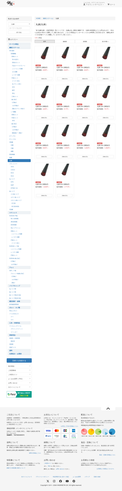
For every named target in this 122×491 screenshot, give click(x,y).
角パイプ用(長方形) (15, 298)
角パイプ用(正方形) (15, 295)
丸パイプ (12, 179)
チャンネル (12, 139)
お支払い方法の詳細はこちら (69, 426)
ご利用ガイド (12, 374)
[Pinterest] (73, 481)
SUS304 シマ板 (14, 246)
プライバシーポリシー (42, 477)
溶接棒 (11, 344)
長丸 (13, 93)
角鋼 (10, 157)
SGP (12, 185)
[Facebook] (60, 481)
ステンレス (13, 212)
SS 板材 (11, 51)
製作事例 (11, 366)
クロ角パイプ (15, 194)
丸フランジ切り (16, 84)
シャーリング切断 (17, 69)
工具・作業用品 (14, 323)
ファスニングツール (15, 326)
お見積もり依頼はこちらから (105, 469)
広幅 (12, 145)
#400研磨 (13, 225)
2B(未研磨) (14, 222)
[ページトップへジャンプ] (108, 408)
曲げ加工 (14, 99)
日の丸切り (15, 59)
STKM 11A (14, 188)
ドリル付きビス (14, 314)
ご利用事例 (12, 370)
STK (12, 182)
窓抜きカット (16, 62)
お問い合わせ (12, 383)
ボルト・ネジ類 (14, 307)
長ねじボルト (13, 311)
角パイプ (12, 191)
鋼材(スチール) (14, 47)
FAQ (49, 466)
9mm (12, 176)
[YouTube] (67, 481)
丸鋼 (10, 160)
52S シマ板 (12, 270)
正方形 (14, 203)
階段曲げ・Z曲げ (17, 133)
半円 (13, 87)
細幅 (12, 151)
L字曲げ (14, 102)
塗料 (10, 350)
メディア (87, 477)
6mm (12, 173)
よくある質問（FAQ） (15, 379)
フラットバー (13, 164)
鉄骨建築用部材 (14, 304)
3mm (12, 166)
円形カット (15, 78)
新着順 (85, 41)
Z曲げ (13, 283)
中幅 (12, 148)
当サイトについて (14, 387)
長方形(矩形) (15, 206)
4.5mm (13, 170)
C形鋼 (11, 209)
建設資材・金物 (14, 301)
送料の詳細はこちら (35, 453)
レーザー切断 (16, 75)
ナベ (12, 317)
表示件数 (105, 41)
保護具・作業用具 (14, 338)
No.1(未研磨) (15, 218)
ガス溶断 (14, 72)
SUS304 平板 (13, 216)
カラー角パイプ (15, 197)
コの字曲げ (15, 105)
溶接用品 (12, 335)
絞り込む (19, 32)
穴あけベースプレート (18, 65)
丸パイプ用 (12, 289)
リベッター (14, 332)
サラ (12, 320)
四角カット (15, 56)
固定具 (13, 341)
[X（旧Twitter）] (47, 481)
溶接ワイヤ (12, 347)
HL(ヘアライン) (15, 228)
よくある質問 (77, 477)
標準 (44, 41)
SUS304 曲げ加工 (14, 258)
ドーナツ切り (16, 81)
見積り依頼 (97, 477)
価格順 (65, 41)
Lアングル (12, 136)
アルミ (11, 267)
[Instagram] (54, 481)
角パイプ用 (12, 292)
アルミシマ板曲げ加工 (17, 273)
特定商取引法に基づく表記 (61, 477)
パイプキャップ (14, 286)
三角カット (15, 96)
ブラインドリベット (17, 329)
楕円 (13, 90)
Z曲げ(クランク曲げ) (18, 108)
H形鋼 (11, 142)
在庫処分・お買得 (15, 354)
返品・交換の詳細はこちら (107, 455)
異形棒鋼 (12, 154)
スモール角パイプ (16, 200)
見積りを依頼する (19, 360)
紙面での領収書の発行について (16, 468)
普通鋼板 (13, 53)
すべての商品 (13, 44)
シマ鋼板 (13, 112)
